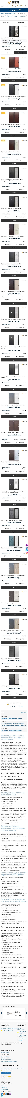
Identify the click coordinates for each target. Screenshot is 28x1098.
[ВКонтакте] (2, 1094)
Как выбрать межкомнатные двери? (11, 730)
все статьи (24, 712)
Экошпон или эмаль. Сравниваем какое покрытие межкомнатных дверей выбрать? (13, 724)
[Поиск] (7, 6)
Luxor (3, 16)
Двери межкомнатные (7, 13)
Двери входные (21, 13)
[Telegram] (6, 1094)
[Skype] (2, 1095)
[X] (8, 1094)
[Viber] (10, 1094)
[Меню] (2, 6)
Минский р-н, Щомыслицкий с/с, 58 (8, 1028)
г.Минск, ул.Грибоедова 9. (21, 1029)
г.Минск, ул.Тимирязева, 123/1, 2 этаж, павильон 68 (12, 1068)
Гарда (16, 16)
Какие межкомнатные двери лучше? (11, 718)
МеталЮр (23, 16)
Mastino (9, 16)
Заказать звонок (5, 1073)
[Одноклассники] (4, 1094)
